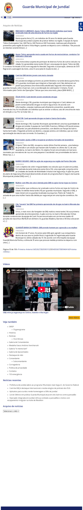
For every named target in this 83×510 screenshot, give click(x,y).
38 (61, 249)
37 (59, 249)
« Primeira (21, 249)
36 (57, 249)
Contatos (13, 371)
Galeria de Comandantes (19, 342)
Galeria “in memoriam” (18, 348)
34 (53, 249)
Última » (7, 252)
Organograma (19, 329)
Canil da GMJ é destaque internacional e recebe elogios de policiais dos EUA (40, 388)
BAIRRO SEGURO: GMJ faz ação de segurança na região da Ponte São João (46, 161)
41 (67, 249)
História (12, 333)
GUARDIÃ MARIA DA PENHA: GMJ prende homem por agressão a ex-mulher (46, 227)
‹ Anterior (29, 249)
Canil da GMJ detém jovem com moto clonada (34, 75)
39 (63, 249)
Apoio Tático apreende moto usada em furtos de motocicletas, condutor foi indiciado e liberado (48, 55)
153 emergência (15, 374)
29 (43, 249)
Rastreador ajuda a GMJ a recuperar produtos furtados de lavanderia (44, 140)
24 (34, 249)
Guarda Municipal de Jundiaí (45, 6)
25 (36, 249)
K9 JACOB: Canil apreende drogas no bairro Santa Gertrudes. (41, 118)
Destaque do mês (16, 355)
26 (38, 249)
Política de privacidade (18, 368)
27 (40, 249)
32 (49, 249)
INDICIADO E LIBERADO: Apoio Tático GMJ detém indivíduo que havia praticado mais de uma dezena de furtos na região (44, 32)
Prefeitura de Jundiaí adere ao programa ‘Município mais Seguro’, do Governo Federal (44, 385)
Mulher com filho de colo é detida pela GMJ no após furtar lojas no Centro (46, 183)
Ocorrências (18, 339)
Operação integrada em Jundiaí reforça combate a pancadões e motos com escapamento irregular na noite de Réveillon (38, 399)
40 (65, 249)
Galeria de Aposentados (18, 352)
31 (47, 249)
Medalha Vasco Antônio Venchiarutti (24, 345)
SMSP (11, 326)
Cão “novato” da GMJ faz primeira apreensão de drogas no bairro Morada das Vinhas (48, 205)
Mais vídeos (74, 318)
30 (45, 249)
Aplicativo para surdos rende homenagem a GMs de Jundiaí (33, 391)
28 (41, 249)
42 (69, 249)
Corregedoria (14, 364)
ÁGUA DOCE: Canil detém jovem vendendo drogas (36, 97)
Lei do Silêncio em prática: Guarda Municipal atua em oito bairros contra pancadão (43, 394)
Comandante (14, 358)
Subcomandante (20, 361)
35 (55, 249)
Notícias (12, 336)
